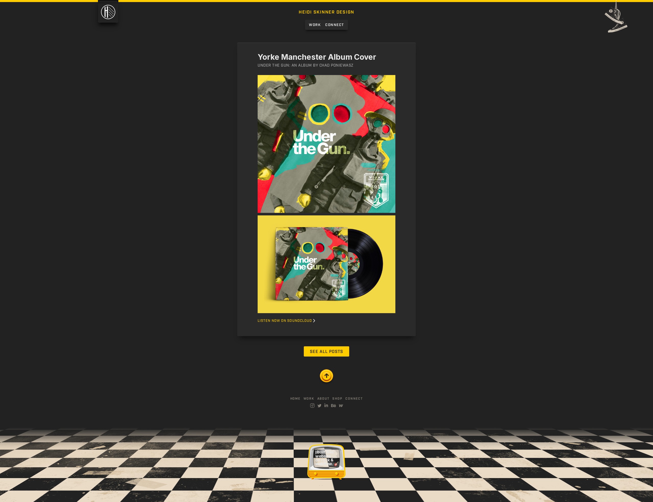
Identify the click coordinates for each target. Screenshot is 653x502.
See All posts (326, 352)
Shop (337, 398)
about (323, 398)
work (309, 398)
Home (295, 398)
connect (354, 398)
